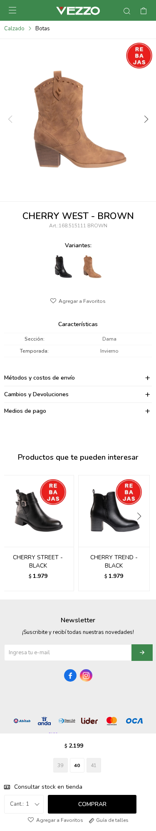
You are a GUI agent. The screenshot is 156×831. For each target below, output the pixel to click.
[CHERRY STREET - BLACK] (38, 511)
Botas (42, 28)
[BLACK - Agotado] (63, 266)
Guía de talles (112, 820)
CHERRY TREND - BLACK (114, 561)
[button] (145, 119)
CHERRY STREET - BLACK (38, 561)
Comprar (92, 804)
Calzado (14, 28)
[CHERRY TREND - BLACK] (114, 511)
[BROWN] (92, 266)
